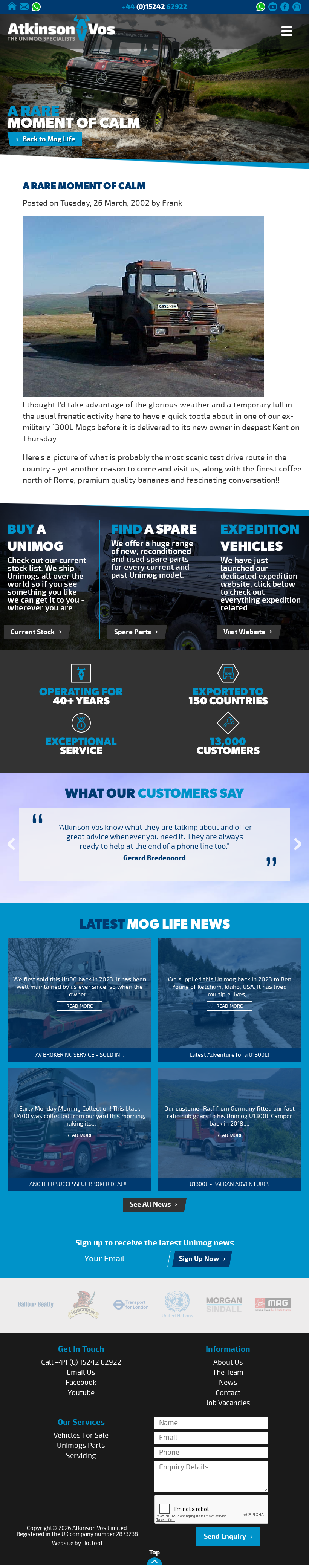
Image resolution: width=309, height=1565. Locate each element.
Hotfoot (92, 1543)
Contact (228, 1392)
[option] (154, 844)
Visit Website (244, 632)
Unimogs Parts (81, 1445)
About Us (228, 1362)
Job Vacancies (228, 1402)
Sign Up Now (199, 1258)
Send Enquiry (225, 1536)
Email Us (81, 1372)
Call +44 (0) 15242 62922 (81, 1362)
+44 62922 (154, 7)
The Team (228, 1372)
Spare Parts (132, 632)
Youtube (81, 1392)
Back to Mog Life (49, 139)
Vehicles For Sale (81, 1435)
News (228, 1382)
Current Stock (33, 632)
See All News (150, 1204)
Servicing (81, 1455)
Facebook (81, 1382)
